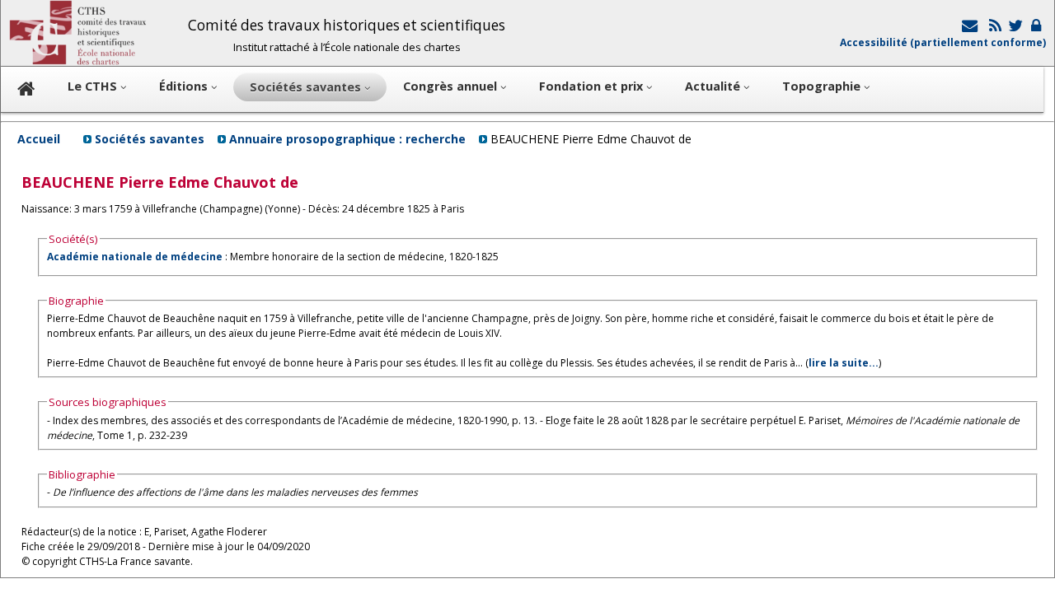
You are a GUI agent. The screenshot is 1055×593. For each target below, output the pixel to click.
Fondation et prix (592, 86)
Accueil (38, 139)
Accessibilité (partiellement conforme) (943, 42)
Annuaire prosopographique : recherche (347, 139)
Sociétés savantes (149, 139)
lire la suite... (844, 363)
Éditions (185, 86)
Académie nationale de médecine (135, 257)
